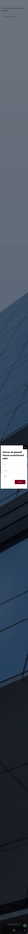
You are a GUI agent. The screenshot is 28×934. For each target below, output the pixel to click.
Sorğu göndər (20, 482)
